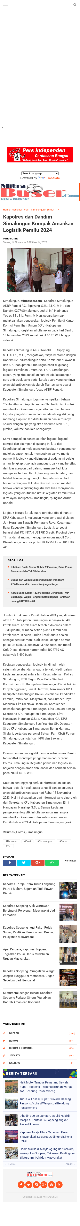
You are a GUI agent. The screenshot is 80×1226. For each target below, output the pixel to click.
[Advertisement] (40, 22)
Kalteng (14, 1063)
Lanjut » (70, 1164)
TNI (58, 209)
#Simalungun (45, 841)
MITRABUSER (50, 1196)
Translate (53, 178)
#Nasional (11, 841)
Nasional (17, 209)
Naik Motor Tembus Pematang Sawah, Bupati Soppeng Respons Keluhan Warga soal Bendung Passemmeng (46, 1087)
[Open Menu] (5, 4)
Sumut (50, 209)
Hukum (13, 1040)
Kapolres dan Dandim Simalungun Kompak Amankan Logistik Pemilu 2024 (38, 223)
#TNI (8, 846)
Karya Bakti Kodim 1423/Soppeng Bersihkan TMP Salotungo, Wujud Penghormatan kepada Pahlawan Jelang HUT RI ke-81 (40, 597)
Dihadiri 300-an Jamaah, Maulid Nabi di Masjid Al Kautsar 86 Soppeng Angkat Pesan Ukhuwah (45, 1120)
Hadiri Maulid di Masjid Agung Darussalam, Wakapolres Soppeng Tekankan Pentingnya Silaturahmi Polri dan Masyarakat (47, 1153)
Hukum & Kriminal (21, 1048)
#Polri (27, 841)
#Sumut (63, 841)
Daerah (14, 1033)
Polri (26, 209)
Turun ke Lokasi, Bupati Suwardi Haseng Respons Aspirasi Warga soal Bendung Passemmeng (45, 1103)
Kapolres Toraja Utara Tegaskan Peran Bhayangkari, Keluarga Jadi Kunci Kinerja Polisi (46, 1137)
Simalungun (38, 209)
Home (6, 209)
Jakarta (14, 1055)
